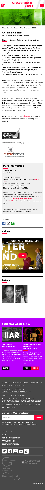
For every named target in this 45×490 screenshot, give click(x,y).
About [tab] (4, 40)
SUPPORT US (7, 432)
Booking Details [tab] (16, 40)
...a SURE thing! (38, 483)
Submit (38, 418)
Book (35, 368)
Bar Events (7, 344)
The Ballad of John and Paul (32, 345)
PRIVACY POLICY (8, 441)
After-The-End (25, 28)
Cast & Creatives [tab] (32, 40)
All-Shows (14, 28)
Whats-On (5, 28)
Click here (12, 201)
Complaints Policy (10, 444)
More (5, 368)
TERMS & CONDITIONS (11, 438)
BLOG (4, 435)
